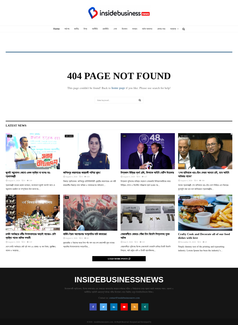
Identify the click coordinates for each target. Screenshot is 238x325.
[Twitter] (103, 306)
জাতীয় (76, 29)
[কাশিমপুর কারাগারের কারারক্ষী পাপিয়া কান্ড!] (90, 151)
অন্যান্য (173, 29)
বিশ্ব (85, 29)
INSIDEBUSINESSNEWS (119, 280)
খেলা (115, 29)
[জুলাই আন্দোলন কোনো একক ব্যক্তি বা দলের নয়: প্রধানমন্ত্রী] (33, 151)
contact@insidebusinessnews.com (124, 297)
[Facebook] (93, 306)
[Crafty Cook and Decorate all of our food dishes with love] (205, 213)
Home (56, 29)
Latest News (16, 125)
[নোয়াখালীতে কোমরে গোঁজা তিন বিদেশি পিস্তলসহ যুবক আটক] (148, 213)
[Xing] (144, 306)
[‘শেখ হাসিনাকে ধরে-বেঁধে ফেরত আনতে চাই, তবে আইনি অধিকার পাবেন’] (205, 151)
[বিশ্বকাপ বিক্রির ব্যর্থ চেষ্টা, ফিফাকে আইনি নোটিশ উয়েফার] (148, 151)
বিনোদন (124, 29)
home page (118, 88)
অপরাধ (134, 29)
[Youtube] (124, 306)
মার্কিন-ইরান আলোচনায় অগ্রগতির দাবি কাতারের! (85, 234)
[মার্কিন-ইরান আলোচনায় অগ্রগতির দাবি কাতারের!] (90, 213)
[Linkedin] (113, 306)
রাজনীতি (106, 29)
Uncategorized (185, 197)
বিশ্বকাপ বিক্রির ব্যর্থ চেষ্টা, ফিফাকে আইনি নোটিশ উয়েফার (147, 172)
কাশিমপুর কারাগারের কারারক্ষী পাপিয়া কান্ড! (82, 172)
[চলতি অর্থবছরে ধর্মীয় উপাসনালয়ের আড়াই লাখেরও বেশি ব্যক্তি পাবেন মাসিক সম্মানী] (33, 213)
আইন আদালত (147, 29)
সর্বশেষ (66, 29)
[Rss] (134, 306)
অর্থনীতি (95, 29)
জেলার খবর (161, 29)
